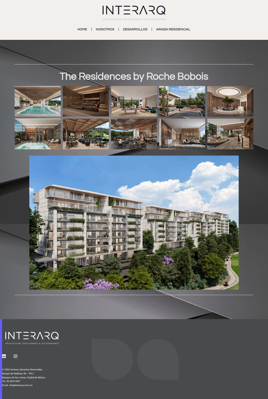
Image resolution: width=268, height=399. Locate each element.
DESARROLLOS (135, 29)
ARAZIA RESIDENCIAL (173, 29)
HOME (82, 29)
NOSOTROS (105, 29)
